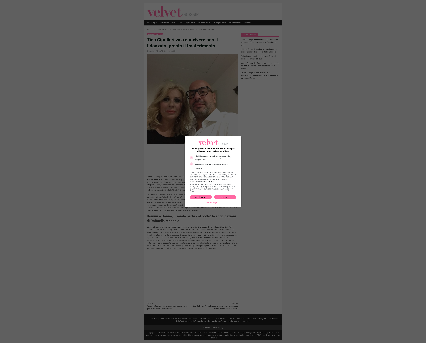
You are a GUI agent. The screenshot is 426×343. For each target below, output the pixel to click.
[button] (213, 168)
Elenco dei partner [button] (209, 181)
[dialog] (213, 171)
